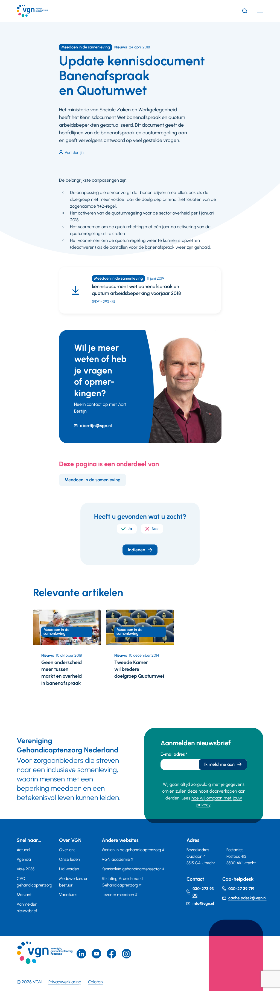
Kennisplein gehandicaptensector (131, 869)
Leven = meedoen (118, 894)
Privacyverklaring (64, 981)
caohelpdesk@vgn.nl (247, 898)
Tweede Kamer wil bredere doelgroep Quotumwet (139, 669)
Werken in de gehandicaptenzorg (131, 849)
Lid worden (69, 869)
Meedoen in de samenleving (93, 479)
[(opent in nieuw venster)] (111, 953)
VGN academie (116, 859)
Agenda (24, 859)
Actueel (23, 849)
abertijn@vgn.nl (96, 425)
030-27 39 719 (241, 888)
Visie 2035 (25, 869)
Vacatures (68, 894)
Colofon (95, 981)
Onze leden (69, 859)
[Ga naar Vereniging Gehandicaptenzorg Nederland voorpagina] (40, 11)
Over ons (67, 849)
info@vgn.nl (203, 903)
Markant (24, 894)
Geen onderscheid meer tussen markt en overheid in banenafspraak (61, 672)
